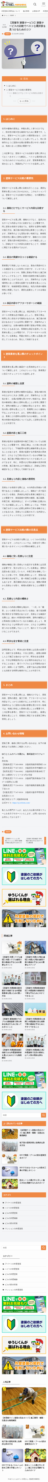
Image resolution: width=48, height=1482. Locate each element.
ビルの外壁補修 (11, 1218)
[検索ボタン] (35, 4)
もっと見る (24, 101)
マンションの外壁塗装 (14, 1229)
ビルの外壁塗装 (11, 1213)
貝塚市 (8, 34)
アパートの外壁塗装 (13, 1203)
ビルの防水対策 (11, 1223)
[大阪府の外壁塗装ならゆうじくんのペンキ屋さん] (14, 4)
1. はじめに (11, 86)
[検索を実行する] (43, 1115)
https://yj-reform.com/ (21, 803)
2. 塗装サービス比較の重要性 (18, 90)
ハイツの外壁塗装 (12, 1208)
